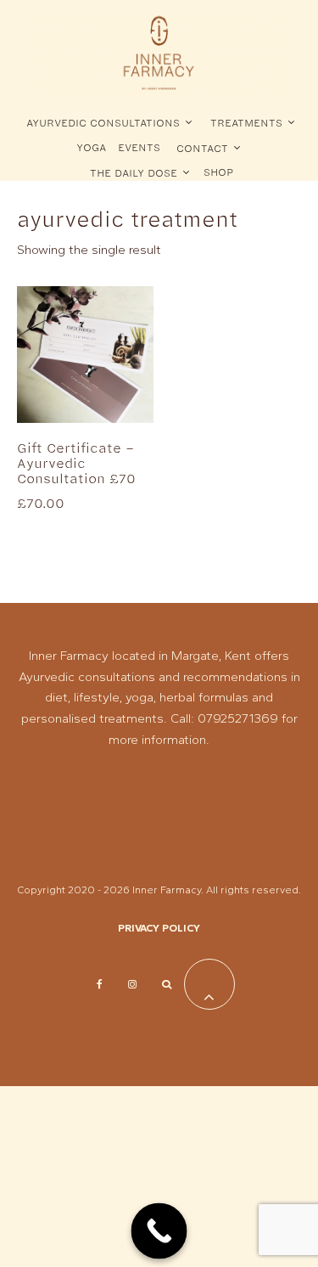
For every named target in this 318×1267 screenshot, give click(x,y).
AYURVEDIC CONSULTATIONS (103, 122)
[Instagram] (132, 984)
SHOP (218, 171)
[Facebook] (99, 984)
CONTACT (202, 147)
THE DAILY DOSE (133, 172)
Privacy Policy (159, 928)
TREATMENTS (246, 122)
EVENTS (139, 147)
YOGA (91, 147)
